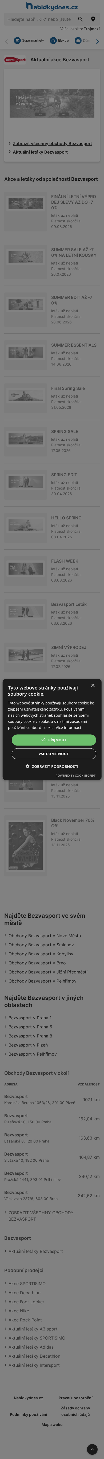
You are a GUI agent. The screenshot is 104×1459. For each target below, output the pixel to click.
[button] (52, 766)
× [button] (93, 686)
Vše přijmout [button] (54, 739)
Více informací (68, 727)
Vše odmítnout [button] (54, 753)
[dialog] (52, 729)
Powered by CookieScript (75, 775)
